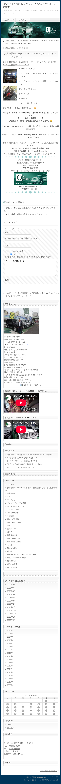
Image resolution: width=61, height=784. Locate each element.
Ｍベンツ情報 (12, 567)
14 (38, 707)
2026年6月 (11, 591)
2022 (9, 643)
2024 (9, 637)
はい (8, 254)
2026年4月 (11, 598)
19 (23, 710)
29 (46, 714)
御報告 (9, 532)
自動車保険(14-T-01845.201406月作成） (22, 555)
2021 (9, 647)
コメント (28, 257)
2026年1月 (11, 607)
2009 (9, 685)
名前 (6, 232)
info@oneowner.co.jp (33, 186)
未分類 (9, 545)
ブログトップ (8, 20)
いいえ (15, 254)
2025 (9, 634)
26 (23, 714)
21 (38, 710)
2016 (9, 663)
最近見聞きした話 (14, 542)
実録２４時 (11, 529)
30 (54, 714)
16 (54, 707)
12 (23, 707)
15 (46, 707)
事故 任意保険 (13, 519)
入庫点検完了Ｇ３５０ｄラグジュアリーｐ (33, 214)
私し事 (9, 551)
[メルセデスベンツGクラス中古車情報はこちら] (30, 184)
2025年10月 (11, 617)
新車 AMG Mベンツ (16, 538)
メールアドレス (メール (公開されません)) (21, 238)
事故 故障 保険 (14, 522)
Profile (9, 725)
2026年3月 (11, 601)
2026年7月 (11, 588)
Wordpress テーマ (44, 777)
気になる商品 (12, 548)
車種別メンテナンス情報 (16, 558)
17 (7, 710)
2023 (9, 640)
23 (54, 710)
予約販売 (10, 516)
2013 (9, 672)
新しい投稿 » (10, 48)
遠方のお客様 (12, 564)
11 (15, 707)
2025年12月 (11, 611)
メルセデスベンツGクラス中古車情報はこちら (30, 148)
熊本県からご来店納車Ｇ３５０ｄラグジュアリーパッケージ (30, 455)
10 (7, 707)
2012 (9, 676)
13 (31, 707)
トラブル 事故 (13, 509)
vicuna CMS (31, 777)
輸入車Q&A (11, 561)
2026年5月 (11, 594)
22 (46, 710)
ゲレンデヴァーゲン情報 (16, 503)
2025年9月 (11, 620)
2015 (9, 666)
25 (15, 714)
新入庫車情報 (22, 41)
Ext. (52, 777)
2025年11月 (11, 614)
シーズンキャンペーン (15, 506)
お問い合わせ (14, 749)
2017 (9, 660)
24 (7, 714)
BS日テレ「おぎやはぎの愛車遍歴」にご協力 (24, 464)
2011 (9, 679)
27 (31, 714)
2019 (9, 653)
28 (38, 714)
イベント (10, 497)
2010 (9, 682)
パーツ (10, 485)
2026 (9, 631)
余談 (8, 526)
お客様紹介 (11, 493)
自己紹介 (22, 20)
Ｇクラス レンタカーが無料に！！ (20, 467)
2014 (9, 669)
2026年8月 (11, 585)
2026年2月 (11, 604)
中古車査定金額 (13, 513)
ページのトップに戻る (48, 771)
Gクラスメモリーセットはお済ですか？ (22, 461)
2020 (9, 650)
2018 (9, 656)
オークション (12, 500)
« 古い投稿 (21, 48)
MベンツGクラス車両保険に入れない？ (22, 458)
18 (15, 710)
